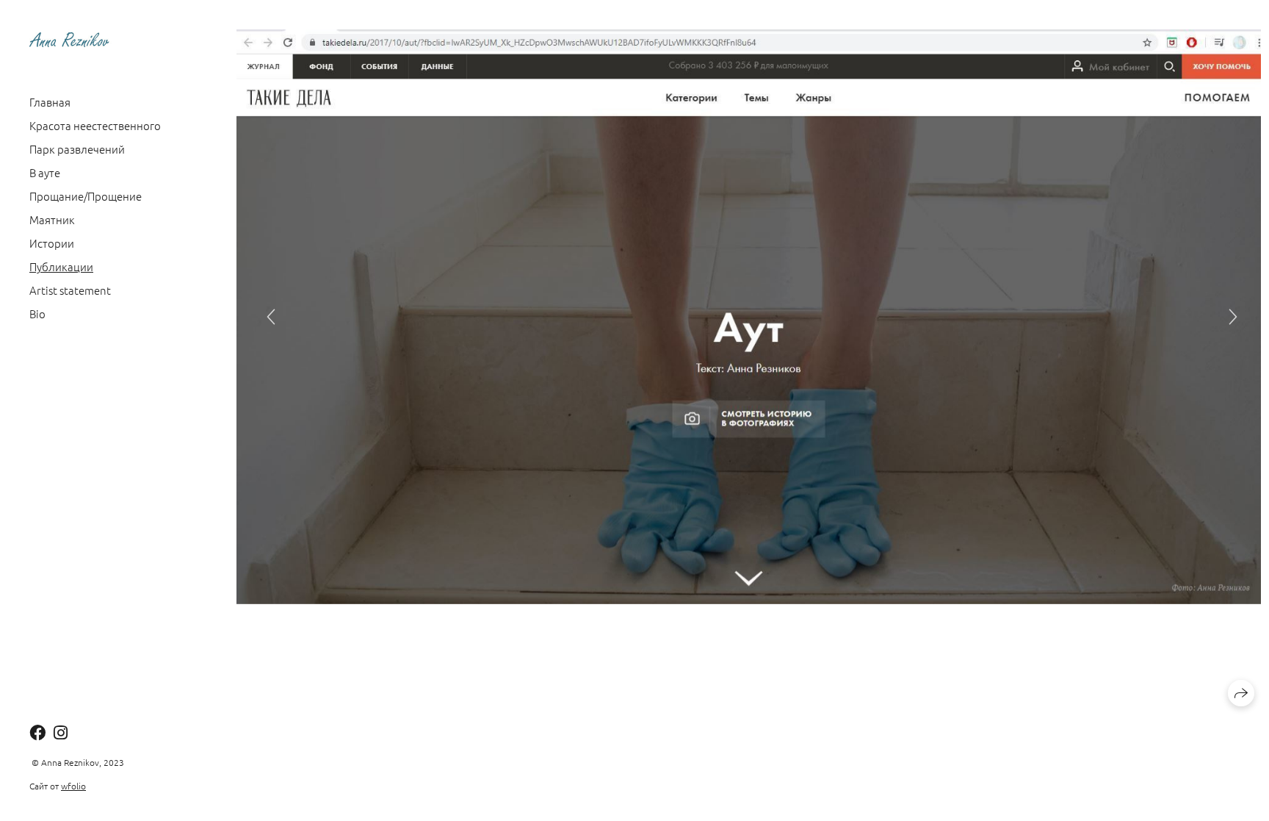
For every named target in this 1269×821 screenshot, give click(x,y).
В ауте (44, 172)
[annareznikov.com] (70, 39)
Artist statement (70, 290)
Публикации (61, 266)
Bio (37, 313)
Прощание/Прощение (85, 196)
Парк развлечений (77, 149)
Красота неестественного (95, 125)
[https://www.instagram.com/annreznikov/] (61, 732)
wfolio (73, 786)
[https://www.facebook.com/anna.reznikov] (37, 732)
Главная (49, 102)
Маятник (52, 219)
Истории (51, 243)
